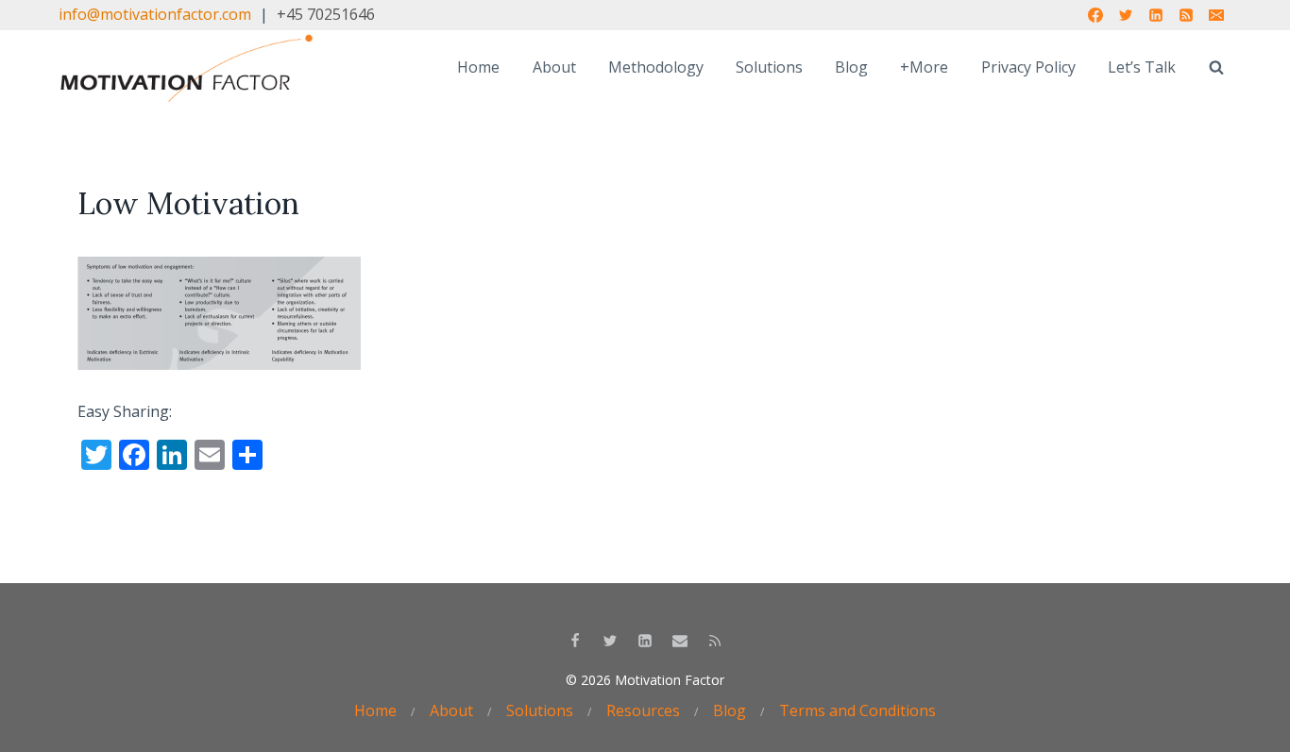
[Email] (1216, 15)
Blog (851, 67)
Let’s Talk (1142, 67)
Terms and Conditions (857, 710)
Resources (643, 710)
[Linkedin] (1156, 15)
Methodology (656, 67)
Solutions (769, 67)
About (554, 67)
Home (478, 67)
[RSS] (1186, 15)
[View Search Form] (1216, 68)
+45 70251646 (326, 14)
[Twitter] (1126, 15)
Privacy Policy (1028, 67)
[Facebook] (1095, 15)
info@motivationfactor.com (155, 14)
